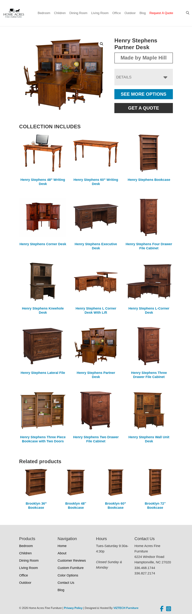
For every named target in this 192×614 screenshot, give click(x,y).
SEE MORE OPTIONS (143, 94)
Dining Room (78, 13)
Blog (143, 13)
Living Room (100, 13)
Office (116, 13)
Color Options (68, 575)
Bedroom (44, 13)
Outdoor (130, 13)
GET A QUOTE (143, 107)
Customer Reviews (72, 560)
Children (60, 13)
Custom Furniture (71, 568)
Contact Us (66, 583)
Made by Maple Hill (144, 58)
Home (62, 546)
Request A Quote (161, 13)
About (62, 553)
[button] (101, 44)
